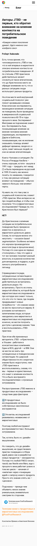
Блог (18, 7)
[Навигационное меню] (33, 3)
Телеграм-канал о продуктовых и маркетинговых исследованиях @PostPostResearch (18, 512)
